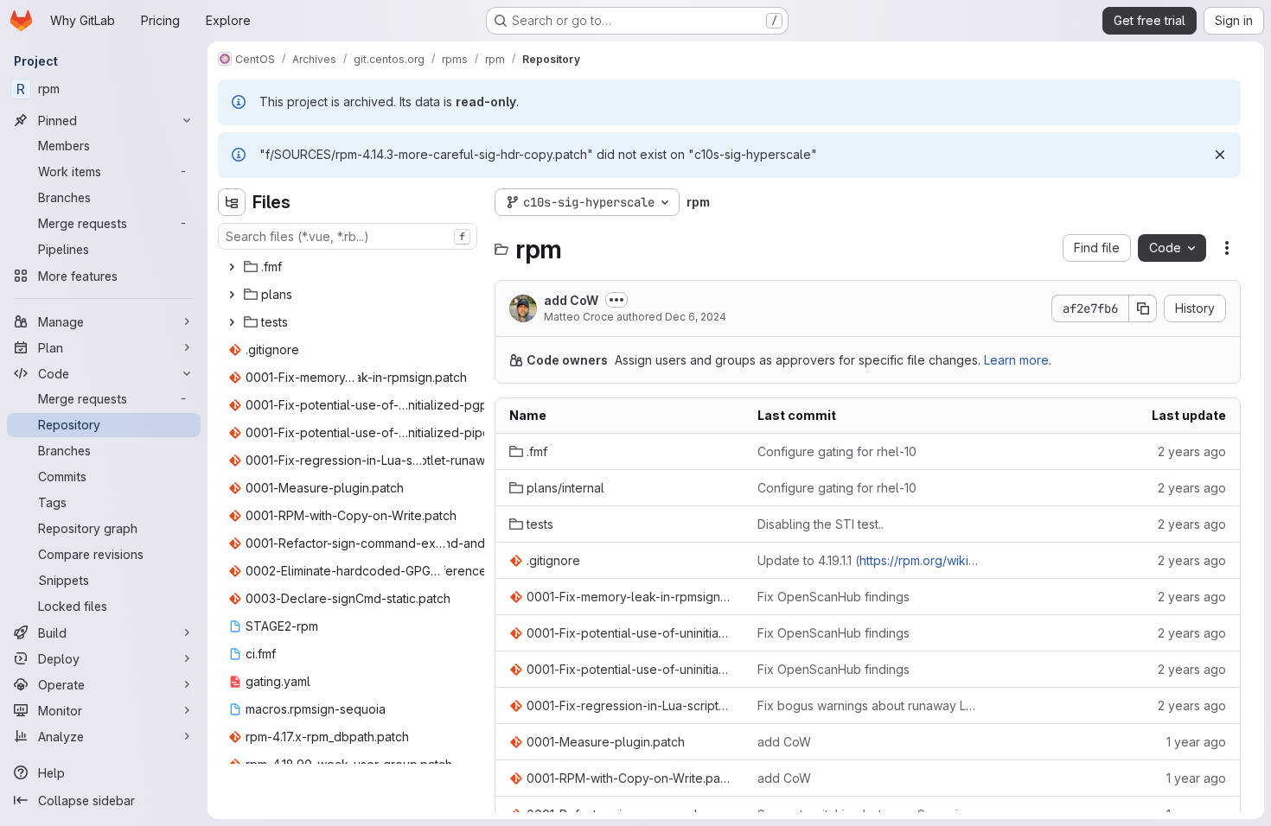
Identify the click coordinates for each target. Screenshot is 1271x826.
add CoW (571, 300)
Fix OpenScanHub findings (833, 596)
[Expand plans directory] (231, 294)
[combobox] (347, 236)
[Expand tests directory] (231, 322)
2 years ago (1192, 451)
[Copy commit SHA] (1143, 308)
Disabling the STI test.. (820, 524)
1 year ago (1196, 741)
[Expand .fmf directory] (231, 267)
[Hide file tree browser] (232, 202)
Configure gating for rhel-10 (837, 451)
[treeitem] (349, 267)
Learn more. (1017, 360)
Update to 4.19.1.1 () (867, 560)
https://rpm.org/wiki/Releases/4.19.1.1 (961, 560)
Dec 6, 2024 (695, 316)
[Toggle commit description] (616, 300)
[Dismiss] (1220, 154)
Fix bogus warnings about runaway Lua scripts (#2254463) (867, 705)
